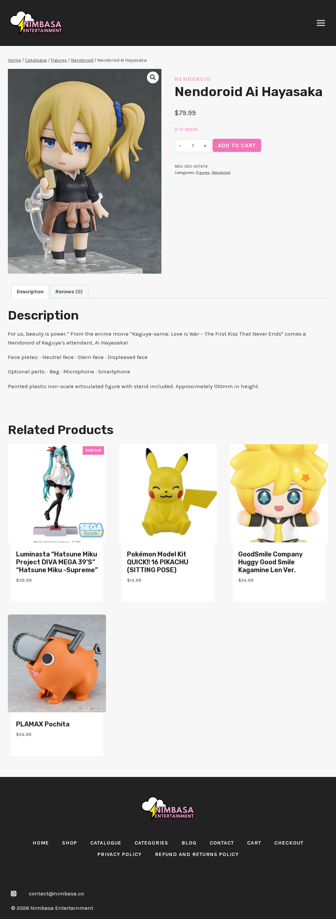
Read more (30, 591)
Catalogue (105, 843)
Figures (203, 172)
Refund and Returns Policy (197, 854)
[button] (153, 77)
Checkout (289, 843)
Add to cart (237, 145)
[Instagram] (13, 893)
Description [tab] (30, 292)
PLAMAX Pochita (43, 724)
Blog (189, 843)
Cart (254, 843)
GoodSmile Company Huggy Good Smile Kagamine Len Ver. (270, 562)
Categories (151, 843)
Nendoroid (193, 78)
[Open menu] (324, 23)
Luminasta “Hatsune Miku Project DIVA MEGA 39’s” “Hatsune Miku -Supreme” (57, 562)
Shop (69, 843)
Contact (222, 843)
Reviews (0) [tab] (69, 292)
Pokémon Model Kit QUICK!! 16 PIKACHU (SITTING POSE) (157, 562)
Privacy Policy (119, 854)
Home (40, 843)
